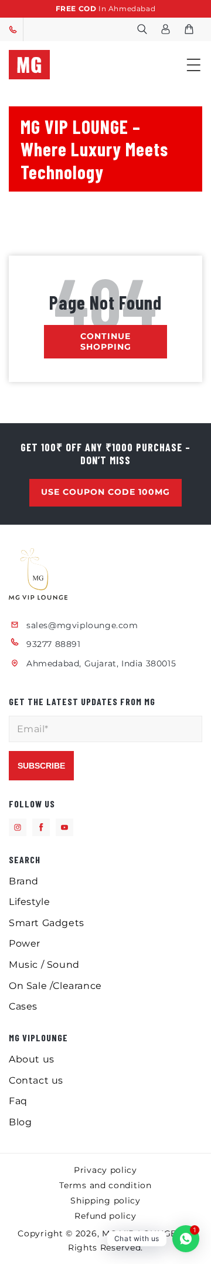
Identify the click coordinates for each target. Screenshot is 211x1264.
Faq (18, 1101)
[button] (142, 29)
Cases (23, 1006)
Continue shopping (105, 341)
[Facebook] (41, 827)
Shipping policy (105, 1200)
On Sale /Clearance (55, 985)
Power (24, 943)
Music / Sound (44, 964)
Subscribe (41, 765)
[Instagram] (17, 827)
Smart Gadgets (46, 922)
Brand (24, 881)
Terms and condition (105, 1185)
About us (32, 1059)
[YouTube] (64, 827)
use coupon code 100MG (105, 492)
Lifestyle (29, 901)
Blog (20, 1122)
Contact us (36, 1080)
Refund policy (105, 1216)
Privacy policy (105, 1170)
